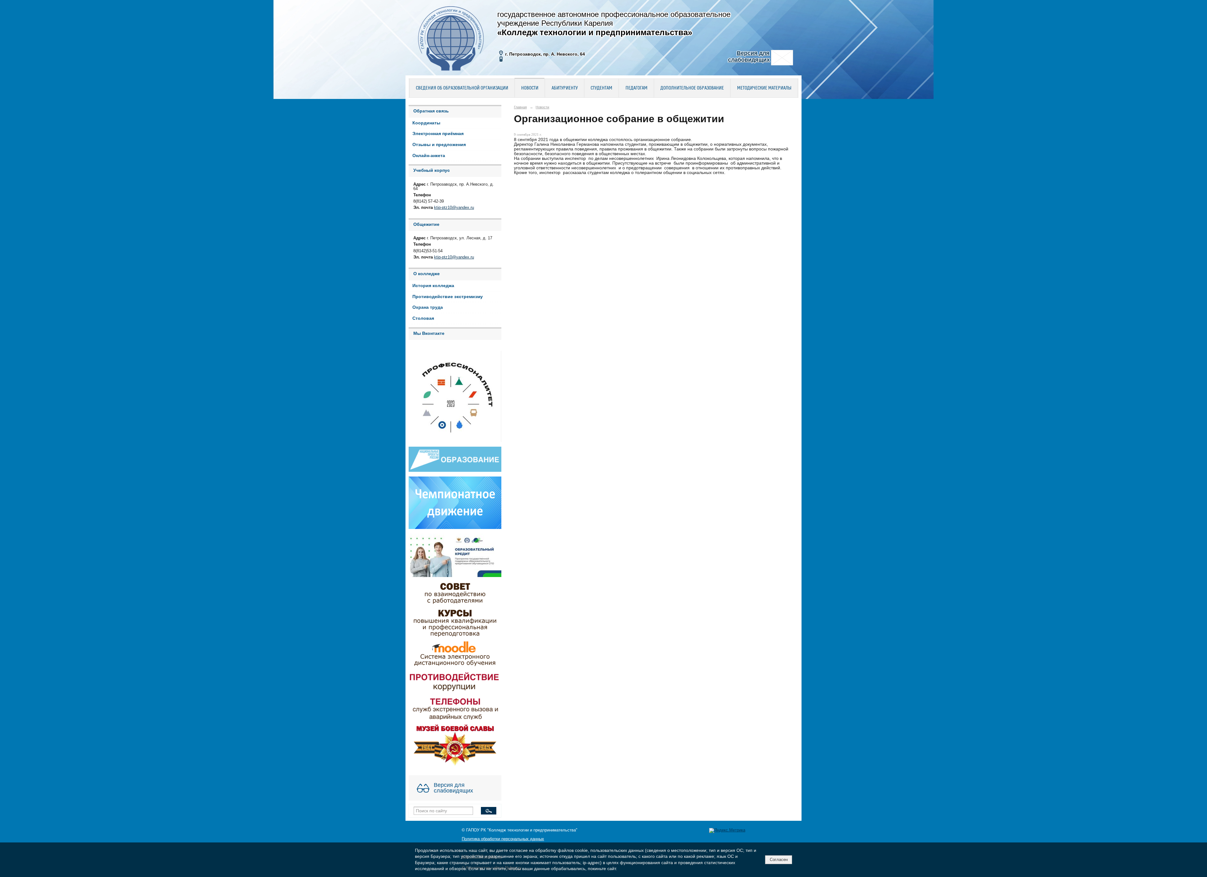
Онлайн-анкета (428, 155)
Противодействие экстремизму (447, 296)
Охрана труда (427, 307)
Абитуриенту (565, 88)
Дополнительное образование (692, 88)
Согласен (779, 859)
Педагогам (637, 88)
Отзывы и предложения (439, 144)
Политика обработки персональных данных (503, 839)
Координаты (426, 123)
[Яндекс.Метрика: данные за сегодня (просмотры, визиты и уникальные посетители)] (727, 830)
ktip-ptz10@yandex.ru (454, 207)
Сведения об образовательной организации (462, 88)
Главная (520, 107)
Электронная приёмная (438, 133)
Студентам (601, 88)
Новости (529, 88)
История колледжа (433, 285)
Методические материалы (764, 88)
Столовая (423, 318)
